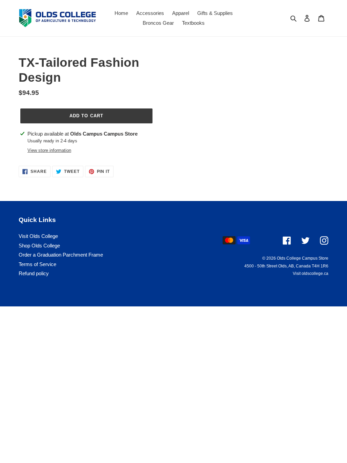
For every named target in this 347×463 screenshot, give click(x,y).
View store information (49, 150)
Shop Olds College (39, 245)
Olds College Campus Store (302, 258)
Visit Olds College (38, 236)
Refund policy (34, 273)
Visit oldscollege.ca (310, 273)
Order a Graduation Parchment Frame (61, 255)
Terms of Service (37, 264)
